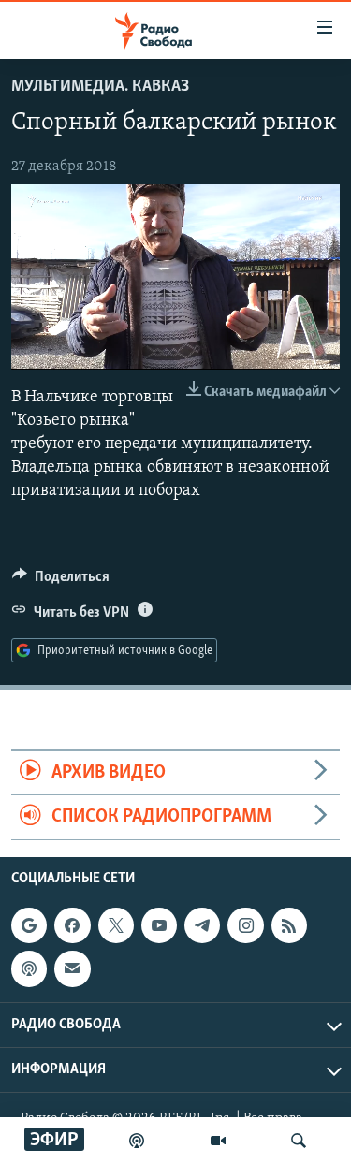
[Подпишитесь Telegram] (202, 925)
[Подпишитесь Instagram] (245, 925)
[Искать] (299, 1140)
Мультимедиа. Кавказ (100, 87)
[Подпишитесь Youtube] (159, 925)
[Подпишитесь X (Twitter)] (116, 925)
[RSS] (289, 925)
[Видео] (218, 1140)
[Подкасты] (29, 968)
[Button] (61, 581)
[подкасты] (137, 1140)
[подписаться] (72, 968)
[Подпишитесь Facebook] (72, 925)
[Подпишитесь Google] (29, 925)
